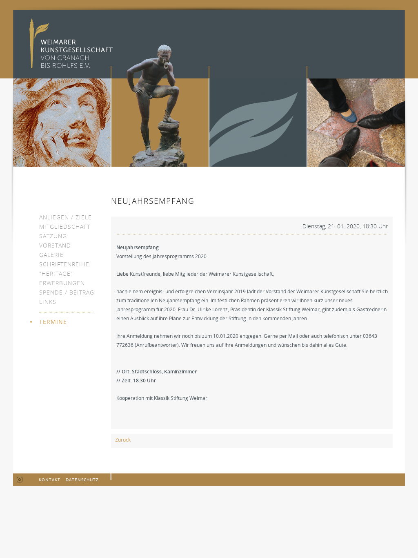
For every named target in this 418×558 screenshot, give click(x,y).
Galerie (51, 255)
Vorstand (55, 245)
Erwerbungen (62, 283)
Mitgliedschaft (64, 226)
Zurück (123, 439)
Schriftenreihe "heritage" (64, 268)
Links (47, 302)
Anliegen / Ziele (65, 217)
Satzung (53, 236)
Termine (53, 322)
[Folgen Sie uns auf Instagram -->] (20, 480)
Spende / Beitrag (66, 292)
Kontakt (49, 479)
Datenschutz (82, 479)
